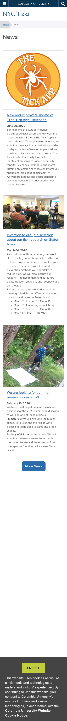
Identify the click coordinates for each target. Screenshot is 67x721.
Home (6, 24)
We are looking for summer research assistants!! (28, 395)
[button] (4, 3)
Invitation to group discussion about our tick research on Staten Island (33, 239)
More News (33, 466)
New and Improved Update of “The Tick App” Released (30, 117)
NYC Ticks (16, 14)
